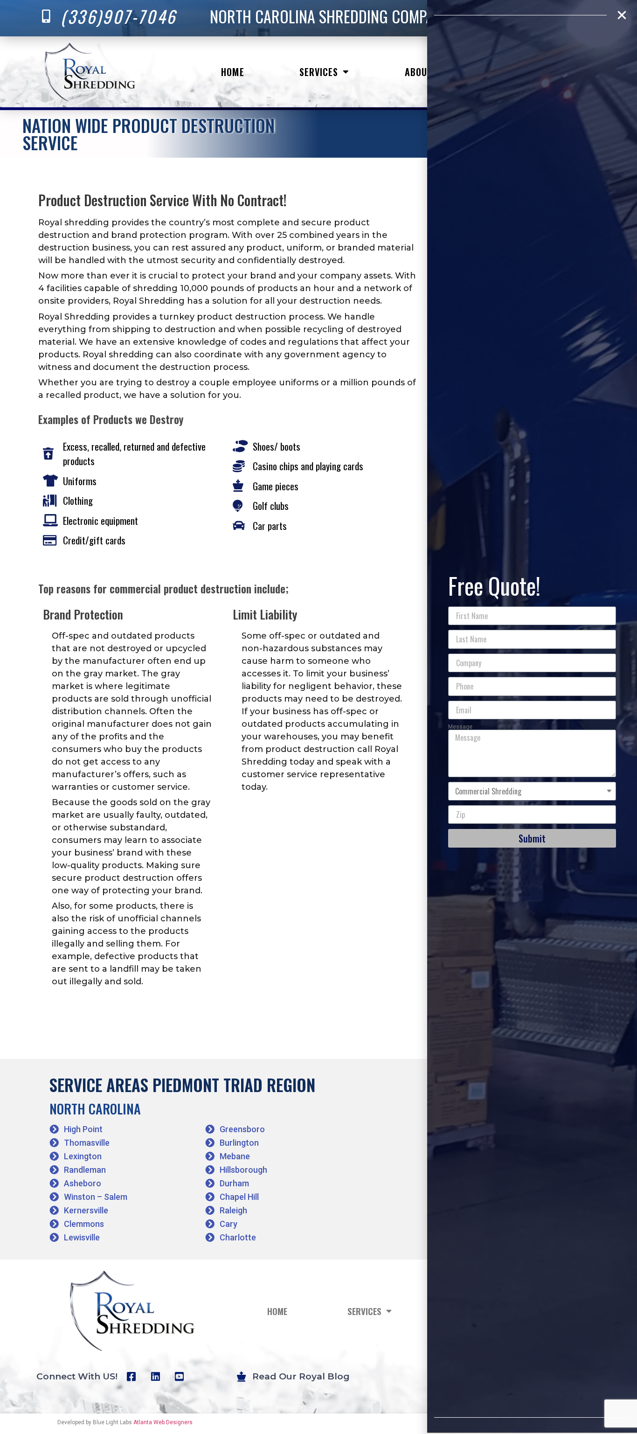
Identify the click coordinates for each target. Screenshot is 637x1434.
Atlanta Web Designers (163, 1422)
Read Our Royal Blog (301, 1376)
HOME (232, 72)
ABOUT (419, 72)
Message (460, 727)
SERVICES (319, 72)
